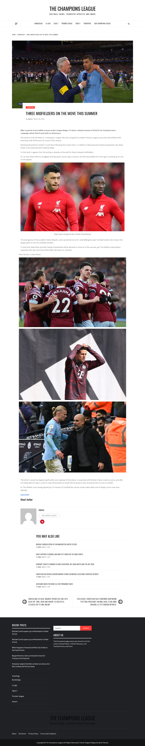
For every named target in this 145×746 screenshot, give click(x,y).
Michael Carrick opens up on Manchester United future (56, 544)
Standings (16, 676)
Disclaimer (22, 734)
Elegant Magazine (91, 743)
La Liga (48, 23)
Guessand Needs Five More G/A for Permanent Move (54, 584)
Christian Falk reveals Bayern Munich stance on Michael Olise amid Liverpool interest (67, 574)
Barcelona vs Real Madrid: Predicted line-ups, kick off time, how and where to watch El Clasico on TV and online (48, 601)
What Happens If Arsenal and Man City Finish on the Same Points (59, 554)
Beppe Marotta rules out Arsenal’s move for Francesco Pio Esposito (28, 657)
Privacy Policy (33, 734)
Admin (30, 119)
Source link (24, 494)
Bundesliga (38, 23)
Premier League (67, 23)
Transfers (87, 23)
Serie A (77, 23)
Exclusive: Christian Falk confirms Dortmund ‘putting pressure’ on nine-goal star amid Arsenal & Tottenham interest (97, 601)
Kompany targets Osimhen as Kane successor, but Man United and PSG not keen (65, 564)
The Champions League (72, 8)
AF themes (104, 743)
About (14, 734)
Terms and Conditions (48, 734)
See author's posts (49, 515)
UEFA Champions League (102, 23)
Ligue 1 (56, 23)
